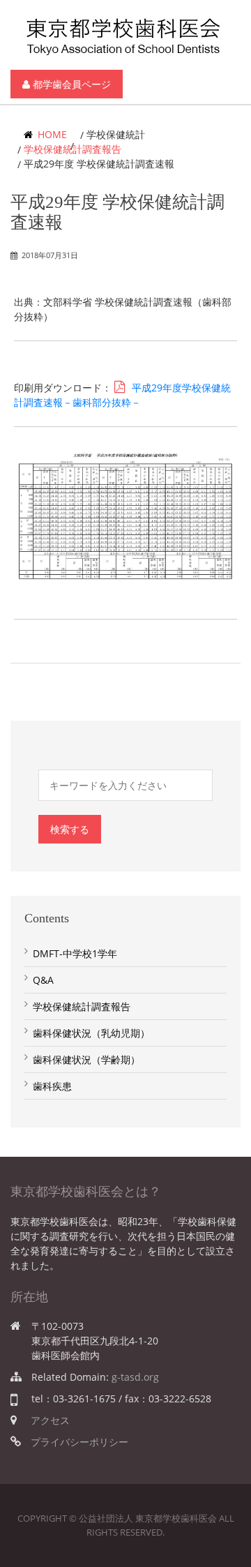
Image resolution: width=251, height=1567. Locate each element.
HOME (51, 134)
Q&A (43, 980)
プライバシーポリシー (79, 1441)
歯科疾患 (52, 1086)
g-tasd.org (135, 1377)
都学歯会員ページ (70, 84)
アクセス (50, 1420)
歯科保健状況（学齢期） (86, 1059)
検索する (69, 829)
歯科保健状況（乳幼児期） (91, 1033)
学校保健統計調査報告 (72, 149)
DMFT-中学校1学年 (75, 953)
